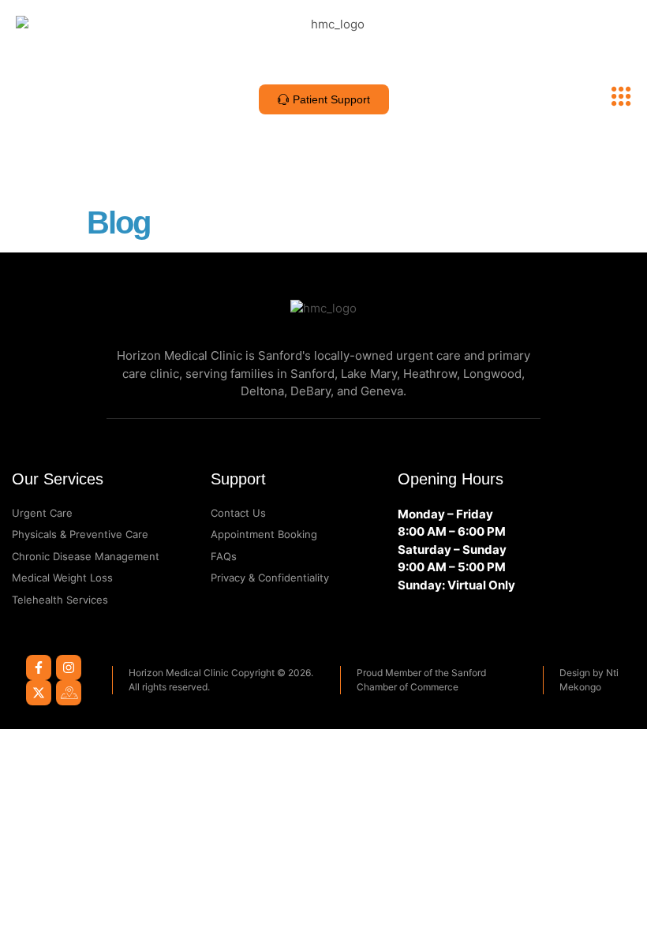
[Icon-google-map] (68, 692)
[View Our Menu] (621, 97)
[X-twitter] (38, 692)
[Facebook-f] (38, 667)
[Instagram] (68, 667)
